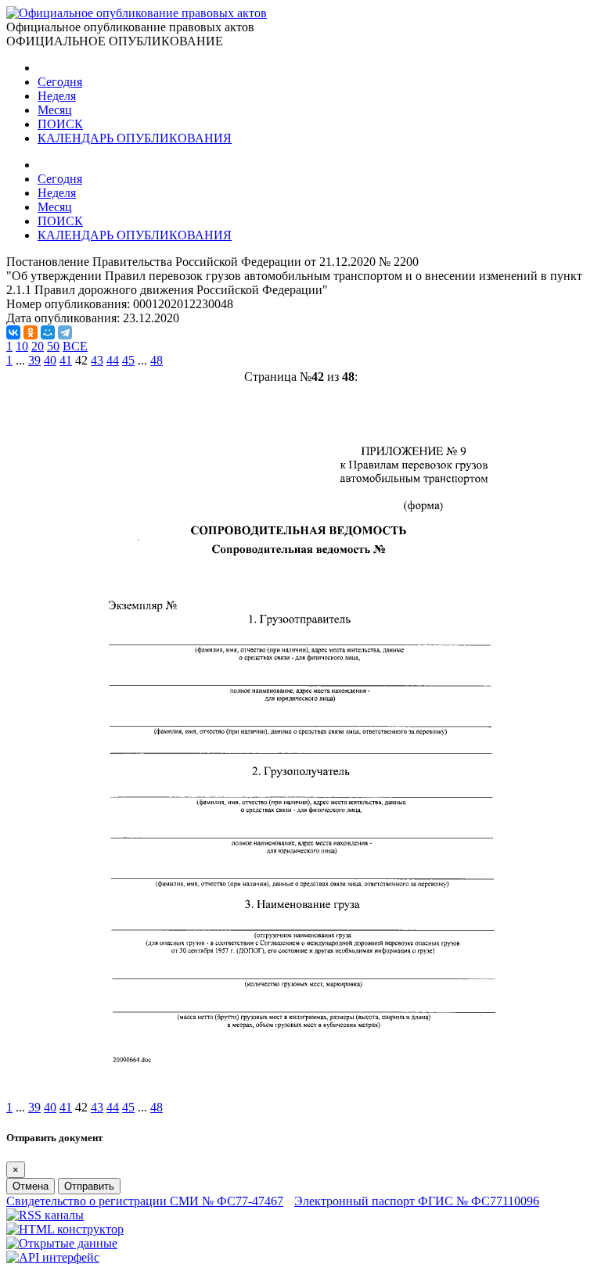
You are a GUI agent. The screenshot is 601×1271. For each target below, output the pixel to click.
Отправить (89, 1186)
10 (22, 346)
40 (50, 360)
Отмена (31, 1186)
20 (37, 346)
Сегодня (60, 81)
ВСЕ (75, 346)
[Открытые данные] (61, 1243)
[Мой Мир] (48, 332)
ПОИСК (60, 124)
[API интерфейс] (52, 1257)
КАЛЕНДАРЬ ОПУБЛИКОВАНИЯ (135, 138)
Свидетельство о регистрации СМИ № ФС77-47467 (144, 1201)
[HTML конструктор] (65, 1229)
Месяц (55, 110)
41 (65, 360)
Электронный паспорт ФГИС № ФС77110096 (416, 1201)
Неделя (57, 95)
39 (34, 360)
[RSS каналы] (45, 1215)
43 (97, 360)
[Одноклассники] (30, 332)
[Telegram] (65, 332)
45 (128, 360)
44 (112, 360)
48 (156, 360)
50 (53, 346)
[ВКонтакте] (13, 332)
